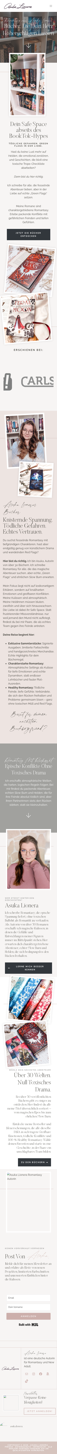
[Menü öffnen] (50, 6)
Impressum (39, 1447)
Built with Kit (28, 1324)
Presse (9, 1447)
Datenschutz (23, 1447)
